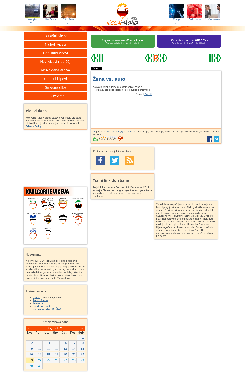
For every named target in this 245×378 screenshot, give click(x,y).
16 (31, 354)
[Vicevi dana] (122, 13)
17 (39, 354)
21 (74, 354)
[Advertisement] (188, 98)
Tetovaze (38, 303)
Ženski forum (40, 300)
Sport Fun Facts (42, 306)
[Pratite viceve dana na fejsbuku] (100, 160)
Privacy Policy (33, 126)
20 (65, 354)
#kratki (148, 94)
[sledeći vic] (201, 58)
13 (65, 348)
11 (48, 348)
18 (48, 354)
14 (74, 348)
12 (56, 348)
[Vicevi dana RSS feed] (130, 160)
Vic (94, 131)
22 (82, 354)
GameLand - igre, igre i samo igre (120, 131)
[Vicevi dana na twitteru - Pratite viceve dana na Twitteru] (115, 160)
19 (56, 354)
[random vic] (156, 58)
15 (82, 348)
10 (39, 348)
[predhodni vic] (110, 58)
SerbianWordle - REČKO (47, 308)
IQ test (36, 297)
